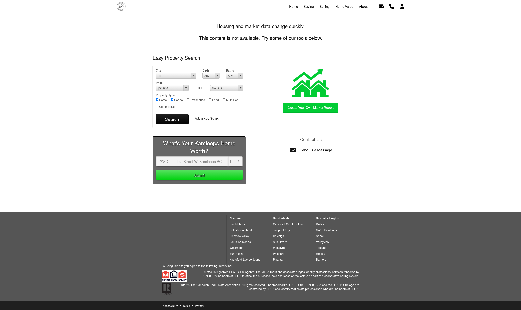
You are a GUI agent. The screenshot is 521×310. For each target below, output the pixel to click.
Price (159, 83)
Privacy (199, 306)
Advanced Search (208, 118)
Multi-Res (231, 100)
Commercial (166, 107)
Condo (178, 100)
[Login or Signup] (402, 6)
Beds (206, 70)
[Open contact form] (381, 6)
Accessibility (170, 306)
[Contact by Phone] (391, 6)
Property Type (165, 95)
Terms (186, 306)
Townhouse (197, 100)
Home (162, 100)
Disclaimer (225, 266)
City (158, 70)
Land (215, 100)
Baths (230, 70)
